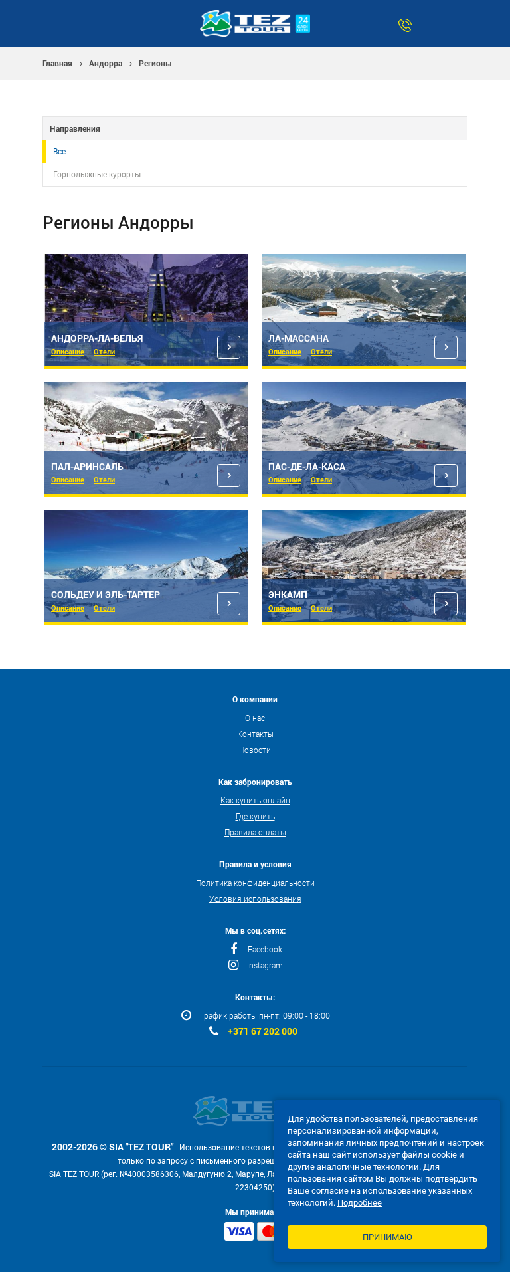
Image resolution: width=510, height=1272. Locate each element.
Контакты (255, 733)
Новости (255, 749)
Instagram (265, 965)
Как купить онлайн (255, 800)
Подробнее (359, 1203)
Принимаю (387, 1237)
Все (59, 151)
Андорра (105, 63)
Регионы (155, 63)
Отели (104, 351)
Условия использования (255, 898)
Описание (67, 351)
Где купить (255, 816)
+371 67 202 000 (263, 1031)
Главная (57, 63)
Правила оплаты (255, 832)
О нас (255, 717)
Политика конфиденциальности (255, 882)
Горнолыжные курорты (97, 174)
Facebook (265, 949)
